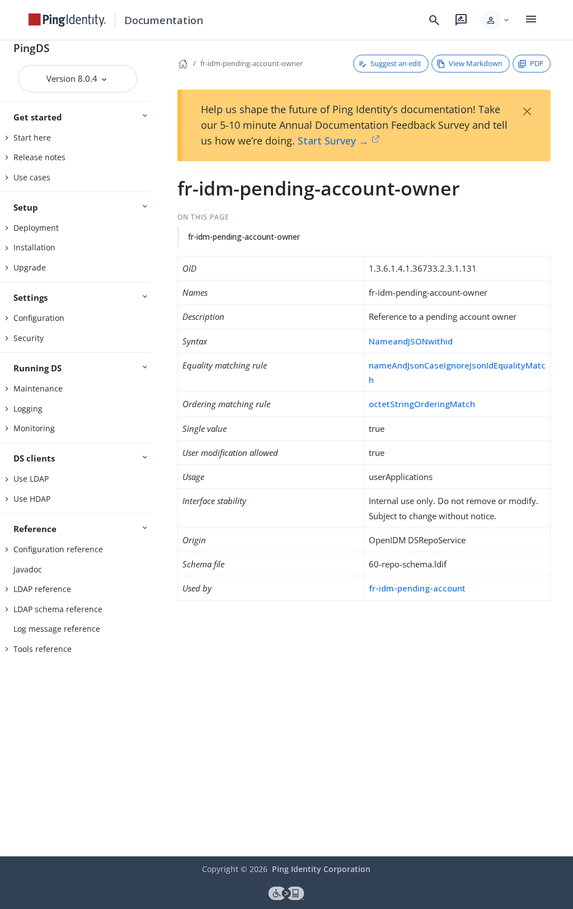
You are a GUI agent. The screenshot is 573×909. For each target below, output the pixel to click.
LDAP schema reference (57, 609)
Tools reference (42, 649)
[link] (67, 20)
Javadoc (27, 569)
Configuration (38, 318)
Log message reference (56, 628)
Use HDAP (31, 498)
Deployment (36, 227)
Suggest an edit (395, 63)
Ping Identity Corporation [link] (321, 869)
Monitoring (34, 428)
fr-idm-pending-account (417, 588)
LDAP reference (42, 589)
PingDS (31, 48)
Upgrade (29, 267)
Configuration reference (58, 549)
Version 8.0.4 (73, 78)
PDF (536, 63)
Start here (32, 137)
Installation (34, 247)
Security (28, 338)
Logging (28, 408)
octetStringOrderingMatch (422, 403)
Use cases (31, 177)
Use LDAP (31, 478)
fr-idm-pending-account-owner (251, 63)
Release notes (39, 157)
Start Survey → (333, 140)
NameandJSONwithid (411, 341)
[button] (496, 20)
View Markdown (475, 63)
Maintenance (38, 388)
